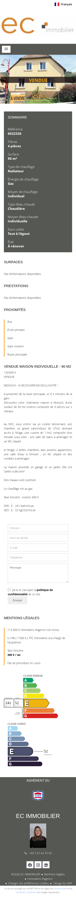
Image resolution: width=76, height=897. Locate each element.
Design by (62, 883)
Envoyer (17, 600)
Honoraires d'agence (40, 879)
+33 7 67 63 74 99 (40, 853)
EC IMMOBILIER (38, 816)
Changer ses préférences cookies (28, 883)
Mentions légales (54, 874)
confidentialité (60, 888)
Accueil (38, 25)
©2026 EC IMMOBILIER (25, 874)
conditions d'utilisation (26, 892)
